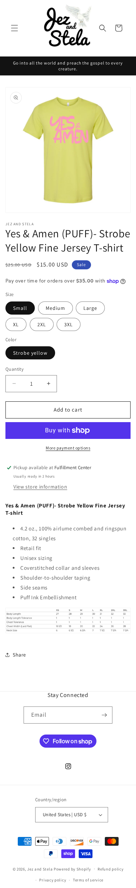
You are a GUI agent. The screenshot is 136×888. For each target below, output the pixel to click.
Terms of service (88, 880)
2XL (41, 324)
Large (90, 308)
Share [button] (19, 654)
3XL (68, 324)
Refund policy (110, 869)
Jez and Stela (40, 868)
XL (16, 324)
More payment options (68, 448)
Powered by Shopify (72, 868)
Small (20, 308)
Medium (55, 308)
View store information (40, 486)
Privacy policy (52, 880)
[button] (14, 28)
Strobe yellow (30, 353)
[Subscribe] (104, 715)
